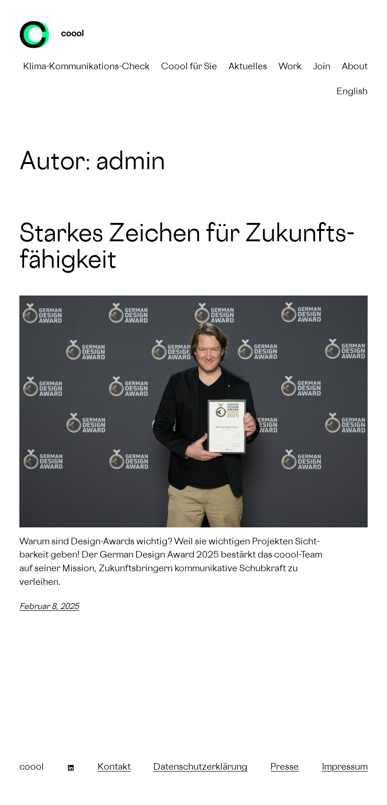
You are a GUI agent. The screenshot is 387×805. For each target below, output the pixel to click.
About (355, 67)
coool (72, 34)
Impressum (345, 768)
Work (290, 67)
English (352, 92)
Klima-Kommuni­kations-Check (86, 67)
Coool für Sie (189, 67)
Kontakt (114, 768)
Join (321, 67)
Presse (284, 768)
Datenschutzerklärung (200, 768)
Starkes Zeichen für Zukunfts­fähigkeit (187, 249)
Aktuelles (247, 67)
